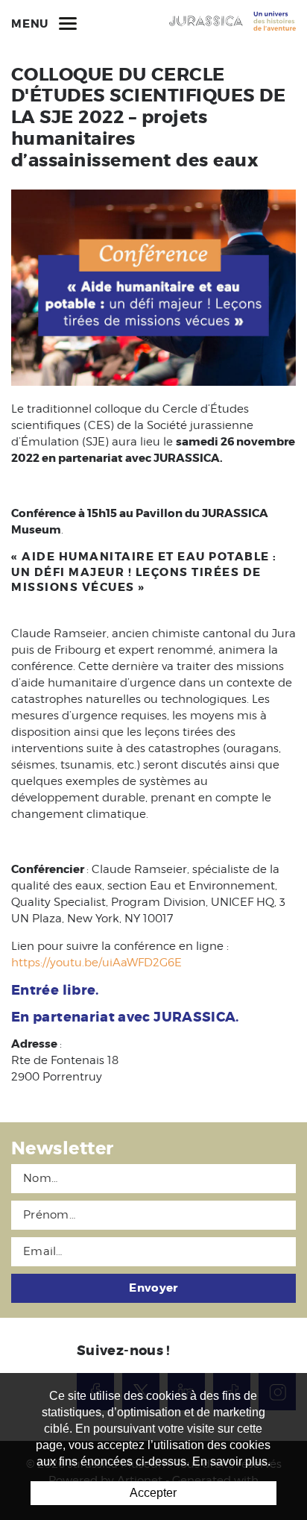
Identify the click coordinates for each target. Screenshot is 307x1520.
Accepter (153, 1492)
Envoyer (153, 1287)
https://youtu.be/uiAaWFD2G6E (96, 962)
